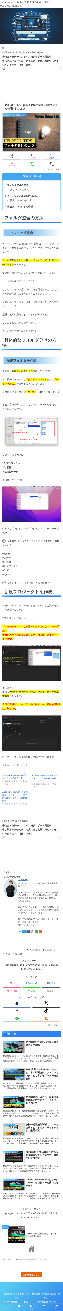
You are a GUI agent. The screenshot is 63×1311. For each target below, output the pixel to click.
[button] (51, 164)
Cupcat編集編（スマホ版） (17, 1301)
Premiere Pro (35, 950)
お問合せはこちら (31, 1274)
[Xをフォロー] (24, 931)
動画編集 (18, 954)
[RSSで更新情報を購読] (40, 931)
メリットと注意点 (19, 189)
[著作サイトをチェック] (20, 931)
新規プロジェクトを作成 (20, 206)
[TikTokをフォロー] (32, 931)
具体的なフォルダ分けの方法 (22, 195)
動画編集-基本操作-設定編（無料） (20, 941)
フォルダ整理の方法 (17, 185)
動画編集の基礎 (45, 941)
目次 (29, 176)
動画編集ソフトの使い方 (15, 950)
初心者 (8, 954)
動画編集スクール (33, 946)
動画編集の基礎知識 (13, 946)
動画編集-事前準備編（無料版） (17, 1296)
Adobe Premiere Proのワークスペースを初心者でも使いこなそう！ (44, 778)
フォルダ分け (50, 950)
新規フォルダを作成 (20, 200)
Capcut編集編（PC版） (46, 1301)
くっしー (23, 879)
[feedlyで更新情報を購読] (36, 931)
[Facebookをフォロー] (28, 931)
